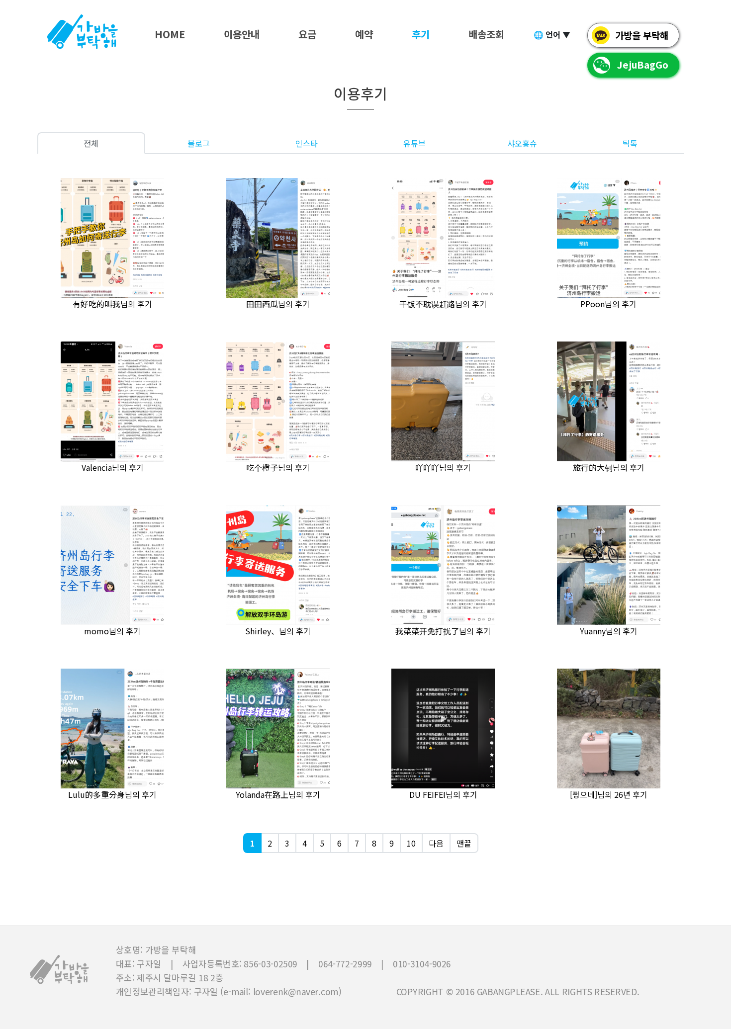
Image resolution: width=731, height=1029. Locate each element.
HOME (170, 34)
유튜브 (414, 143)
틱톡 (630, 143)
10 (411, 843)
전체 (91, 143)
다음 (436, 843)
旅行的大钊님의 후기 (608, 467)
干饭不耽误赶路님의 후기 (443, 304)
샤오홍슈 (522, 143)
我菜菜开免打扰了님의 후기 (443, 631)
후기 (421, 34)
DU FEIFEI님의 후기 (443, 794)
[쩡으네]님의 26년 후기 (608, 794)
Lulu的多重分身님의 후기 (112, 794)
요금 (307, 34)
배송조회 (486, 34)
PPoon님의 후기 (608, 304)
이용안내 (242, 34)
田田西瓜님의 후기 (278, 304)
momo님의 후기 (112, 631)
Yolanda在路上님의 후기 (278, 794)
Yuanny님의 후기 (609, 631)
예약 (364, 34)
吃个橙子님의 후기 (278, 467)
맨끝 (464, 843)
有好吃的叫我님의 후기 (112, 304)
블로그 (198, 143)
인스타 (306, 143)
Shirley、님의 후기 (278, 631)
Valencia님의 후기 (113, 467)
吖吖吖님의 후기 (443, 467)
